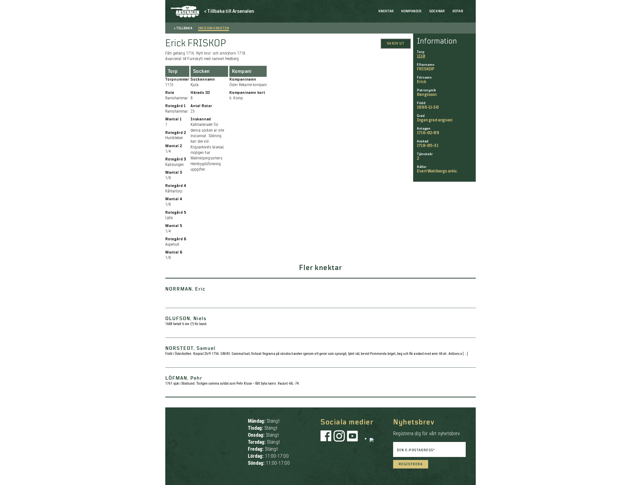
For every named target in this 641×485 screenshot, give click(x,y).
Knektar (386, 11)
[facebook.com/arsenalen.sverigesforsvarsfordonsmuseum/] (326, 438)
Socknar (437, 11)
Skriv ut (395, 44)
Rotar (457, 11)
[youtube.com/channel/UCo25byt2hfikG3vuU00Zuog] (353, 438)
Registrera (411, 464)
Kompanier (411, 11)
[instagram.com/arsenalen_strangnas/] (339, 438)
